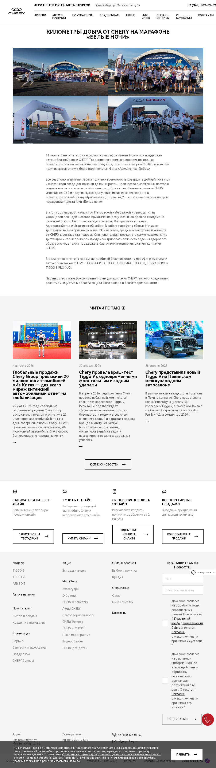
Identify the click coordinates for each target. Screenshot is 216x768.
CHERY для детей (74, 648)
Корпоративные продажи (179, 536)
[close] (214, 572)
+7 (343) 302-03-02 (129, 735)
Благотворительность (78, 615)
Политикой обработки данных (43, 757)
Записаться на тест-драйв (29, 536)
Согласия (178, 632)
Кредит (117, 577)
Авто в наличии (59, 16)
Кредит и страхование (29, 622)
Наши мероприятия (76, 635)
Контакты (206, 15)
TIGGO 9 (18, 570)
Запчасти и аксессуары (29, 647)
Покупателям (82, 15)
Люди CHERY (71, 608)
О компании (184, 16)
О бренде (69, 595)
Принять (183, 754)
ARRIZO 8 (19, 583)
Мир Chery (146, 16)
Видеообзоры (72, 641)
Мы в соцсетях (122, 602)
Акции (130, 15)
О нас (116, 595)
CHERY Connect (23, 660)
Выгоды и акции (74, 570)
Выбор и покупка (25, 616)
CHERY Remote (72, 621)
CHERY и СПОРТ (73, 628)
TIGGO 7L (19, 577)
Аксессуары (70, 589)
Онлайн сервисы (163, 16)
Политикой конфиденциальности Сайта (187, 623)
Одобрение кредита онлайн (129, 534)
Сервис (18, 641)
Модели (40, 15)
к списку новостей (104, 464)
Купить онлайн (79, 538)
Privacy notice (204, 572)
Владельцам (109, 15)
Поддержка (21, 654)
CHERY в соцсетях (75, 602)
